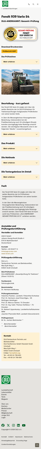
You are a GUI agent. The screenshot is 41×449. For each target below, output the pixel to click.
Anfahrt (11, 437)
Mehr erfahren (9, 62)
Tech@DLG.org (14, 353)
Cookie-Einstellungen (8, 444)
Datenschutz (28, 437)
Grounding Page (21, 440)
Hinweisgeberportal (8, 440)
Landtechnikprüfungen (10, 8)
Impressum (19, 437)
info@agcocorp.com (9, 251)
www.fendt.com (7, 254)
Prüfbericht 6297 (9, 51)
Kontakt (4, 437)
